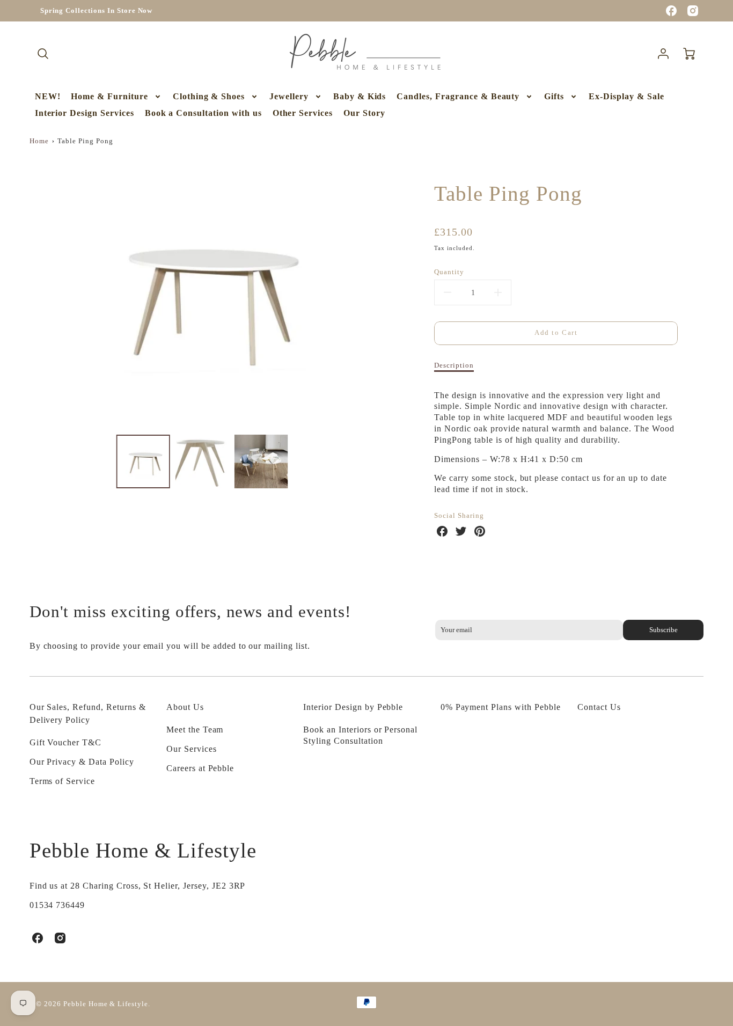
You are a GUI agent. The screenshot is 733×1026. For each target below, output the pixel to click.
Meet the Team (194, 729)
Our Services (191, 748)
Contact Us (599, 707)
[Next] (380, 295)
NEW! (48, 96)
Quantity (449, 272)
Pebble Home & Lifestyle (143, 850)
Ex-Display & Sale (626, 96)
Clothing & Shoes (209, 96)
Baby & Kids (359, 96)
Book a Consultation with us (203, 113)
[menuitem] (48, 97)
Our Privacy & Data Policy (82, 761)
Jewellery (289, 96)
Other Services (303, 113)
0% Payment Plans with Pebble (501, 707)
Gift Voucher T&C (65, 742)
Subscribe (663, 630)
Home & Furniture (109, 96)
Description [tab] (454, 365)
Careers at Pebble (200, 768)
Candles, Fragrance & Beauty (458, 96)
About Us (185, 707)
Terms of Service (62, 781)
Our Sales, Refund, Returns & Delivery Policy (88, 713)
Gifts (554, 96)
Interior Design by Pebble (353, 707)
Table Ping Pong (85, 141)
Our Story (364, 113)
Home (39, 141)
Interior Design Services (84, 113)
